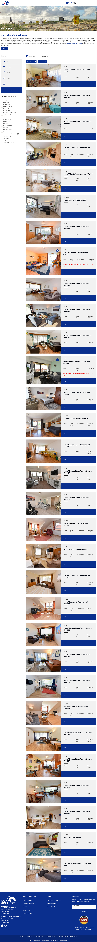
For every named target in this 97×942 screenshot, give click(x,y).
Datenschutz (39, 936)
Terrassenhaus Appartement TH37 (77, 419)
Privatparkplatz (8, 125)
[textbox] (84, 3)
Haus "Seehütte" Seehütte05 (75, 200)
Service (40, 3)
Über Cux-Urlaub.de (28, 913)
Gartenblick (7, 114)
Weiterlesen (4, 48)
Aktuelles (48, 3)
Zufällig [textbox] (44, 56)
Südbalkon (7, 136)
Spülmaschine (8, 129)
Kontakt (25, 907)
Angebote (6, 100)
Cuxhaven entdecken (30, 3)
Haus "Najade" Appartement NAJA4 (78, 549)
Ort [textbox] (7, 61)
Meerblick (6, 121)
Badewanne (7, 106)
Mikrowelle (7, 123)
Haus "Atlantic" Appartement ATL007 (78, 174)
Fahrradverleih (51, 907)
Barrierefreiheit (51, 936)
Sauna (5, 127)
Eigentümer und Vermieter (54, 900)
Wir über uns (26, 910)
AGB (21, 936)
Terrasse (6, 138)
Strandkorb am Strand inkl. (11, 133)
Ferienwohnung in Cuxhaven (74, 43)
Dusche (6, 110)
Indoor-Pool (7, 119)
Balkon (6, 108)
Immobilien (57, 3)
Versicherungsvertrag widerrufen (68, 936)
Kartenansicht (32, 56)
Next (58, 75)
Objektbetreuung (52, 903)
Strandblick (7, 131)
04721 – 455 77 (6, 913)
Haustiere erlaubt (8, 117)
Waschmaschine (8, 142)
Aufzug (6, 102)
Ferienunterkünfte (17, 3)
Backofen (6, 104)
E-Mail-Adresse (76, 905)
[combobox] (86, 3)
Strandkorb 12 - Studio (72, 837)
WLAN (6, 140)
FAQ (53, 3)
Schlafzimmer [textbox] (10, 84)
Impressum (29, 936)
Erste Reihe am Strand (10, 112)
